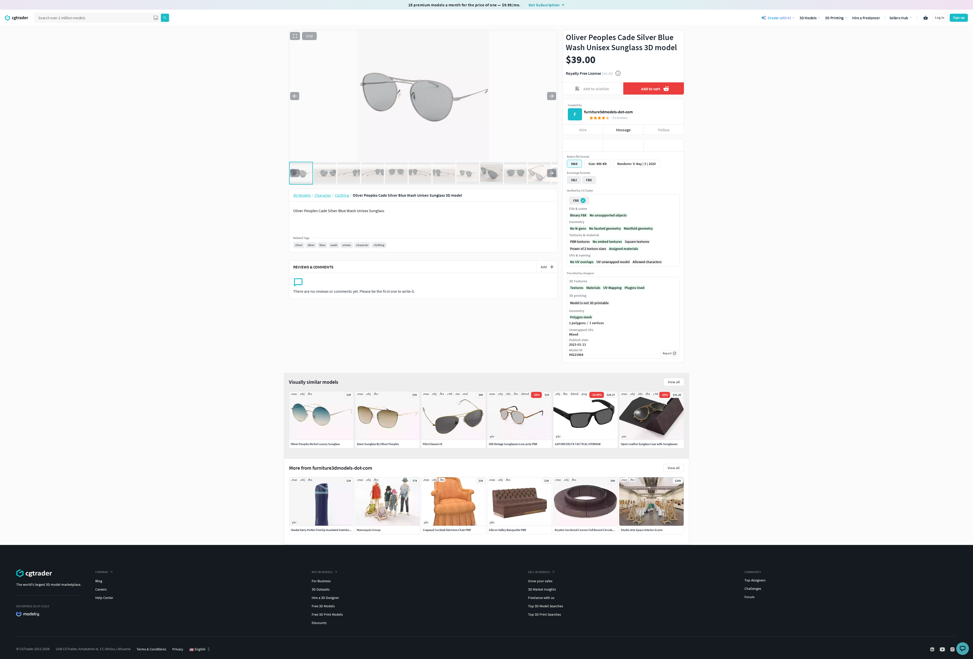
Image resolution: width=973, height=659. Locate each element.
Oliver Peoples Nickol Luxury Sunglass (315, 444)
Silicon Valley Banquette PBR (507, 530)
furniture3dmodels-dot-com (608, 111)
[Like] (583, 145)
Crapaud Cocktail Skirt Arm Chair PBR (447, 530)
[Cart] (926, 18)
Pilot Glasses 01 (432, 444)
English (197, 649)
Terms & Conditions (151, 649)
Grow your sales (540, 581)
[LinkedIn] (933, 649)
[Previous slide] (294, 96)
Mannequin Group (369, 530)
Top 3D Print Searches (544, 614)
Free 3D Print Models (327, 614)
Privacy (177, 649)
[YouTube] (943, 649)
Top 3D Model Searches (545, 606)
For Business (321, 581)
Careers (101, 589)
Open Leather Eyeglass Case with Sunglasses (649, 444)
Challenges (752, 588)
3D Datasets (321, 589)
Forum (749, 597)
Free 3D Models (323, 606)
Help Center (104, 597)
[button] (156, 18)
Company (101, 572)
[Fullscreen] (295, 36)
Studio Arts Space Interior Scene (642, 530)
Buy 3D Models (322, 572)
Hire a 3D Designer (325, 597)
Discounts (319, 622)
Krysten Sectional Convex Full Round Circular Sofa (587, 530)
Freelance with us (541, 597)
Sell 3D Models (539, 572)
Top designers (754, 580)
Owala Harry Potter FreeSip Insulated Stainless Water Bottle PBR (332, 530)
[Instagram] (953, 649)
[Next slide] (551, 96)
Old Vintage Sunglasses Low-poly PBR (513, 444)
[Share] (664, 145)
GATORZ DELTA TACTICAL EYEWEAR (578, 444)
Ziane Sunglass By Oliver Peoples (378, 444)
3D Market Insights (542, 589)
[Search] (165, 18)
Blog (98, 581)
